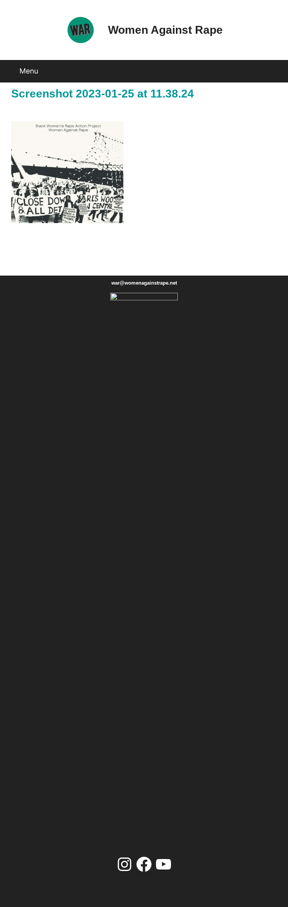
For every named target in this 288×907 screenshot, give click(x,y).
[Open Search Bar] (274, 68)
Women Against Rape (165, 30)
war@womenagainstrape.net (144, 283)
